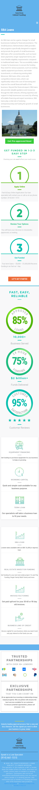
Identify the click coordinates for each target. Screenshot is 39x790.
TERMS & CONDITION (26, 783)
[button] (37, 23)
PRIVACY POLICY (19, 785)
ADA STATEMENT (11, 783)
